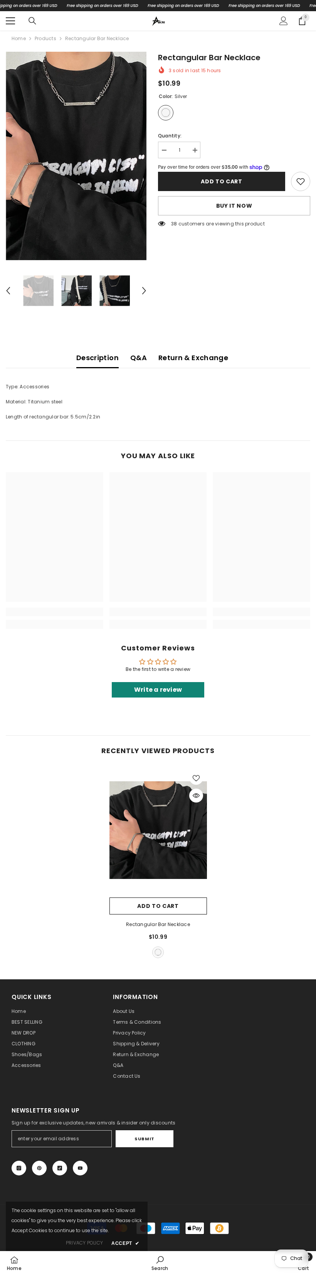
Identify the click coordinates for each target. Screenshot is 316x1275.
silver (158, 952)
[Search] (32, 20)
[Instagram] (19, 1168)
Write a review (158, 689)
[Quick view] (196, 796)
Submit (144, 1139)
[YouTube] (80, 1168)
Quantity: (170, 135)
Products (45, 38)
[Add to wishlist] (196, 778)
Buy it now (234, 206)
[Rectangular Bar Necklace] (158, 830)
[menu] (10, 20)
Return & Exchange (193, 357)
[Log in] (283, 21)
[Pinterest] (39, 1168)
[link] (300, 181)
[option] (76, 156)
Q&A (138, 357)
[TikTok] (59, 1168)
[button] (8, 290)
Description (97, 357)
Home (19, 38)
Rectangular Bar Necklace (158, 924)
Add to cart (221, 181)
